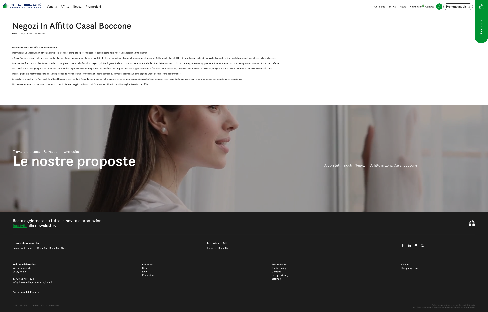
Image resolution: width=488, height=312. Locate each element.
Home (14, 33)
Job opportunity (280, 275)
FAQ (144, 271)
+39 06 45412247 (25, 278)
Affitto (65, 6)
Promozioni (93, 6)
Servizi (392, 6)
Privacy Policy (279, 264)
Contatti (429, 6)
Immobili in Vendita (26, 243)
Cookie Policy (279, 268)
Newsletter (416, 6)
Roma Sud (42, 248)
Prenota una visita (458, 6)
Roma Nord (19, 248)
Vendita (52, 6)
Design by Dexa (409, 268)
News (403, 6)
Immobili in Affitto (219, 243)
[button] (26, 292)
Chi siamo (379, 6)
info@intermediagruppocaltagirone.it (33, 282)
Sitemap (276, 278)
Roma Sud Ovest (58, 248)
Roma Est (31, 248)
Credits (405, 264)
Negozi (77, 6)
